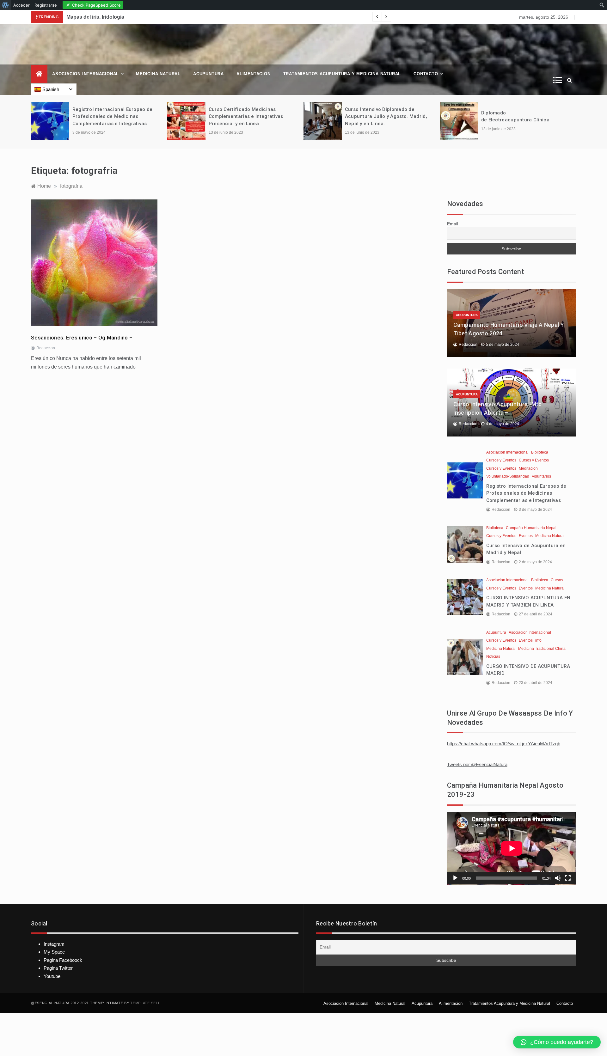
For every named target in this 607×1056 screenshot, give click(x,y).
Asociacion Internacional (85, 73)
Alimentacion (253, 73)
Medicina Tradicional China (542, 648)
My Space (54, 952)
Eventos (526, 536)
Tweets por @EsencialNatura (477, 764)
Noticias (493, 656)
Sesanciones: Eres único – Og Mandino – (81, 337)
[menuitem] (5, 5)
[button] (557, 1042)
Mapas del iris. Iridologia (95, 17)
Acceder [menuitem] (21, 5)
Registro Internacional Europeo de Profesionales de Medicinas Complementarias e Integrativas (112, 116)
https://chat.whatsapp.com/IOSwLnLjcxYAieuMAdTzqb (503, 743)
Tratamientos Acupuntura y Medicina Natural (342, 73)
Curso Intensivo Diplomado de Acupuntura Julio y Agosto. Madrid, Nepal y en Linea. (386, 116)
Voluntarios (541, 476)
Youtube (52, 976)
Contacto (426, 73)
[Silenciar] (558, 878)
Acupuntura (208, 73)
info (538, 640)
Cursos (557, 580)
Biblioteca (539, 452)
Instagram (54, 944)
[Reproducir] (455, 878)
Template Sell (145, 1003)
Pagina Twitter (58, 968)
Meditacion (528, 468)
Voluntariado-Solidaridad (507, 476)
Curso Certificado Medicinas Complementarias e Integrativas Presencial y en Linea (246, 116)
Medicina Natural (158, 73)
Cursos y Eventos (501, 460)
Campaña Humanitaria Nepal (531, 528)
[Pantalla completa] (568, 878)
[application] (511, 848)
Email (452, 223)
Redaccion (45, 348)
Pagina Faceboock (63, 960)
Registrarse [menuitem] (45, 5)
